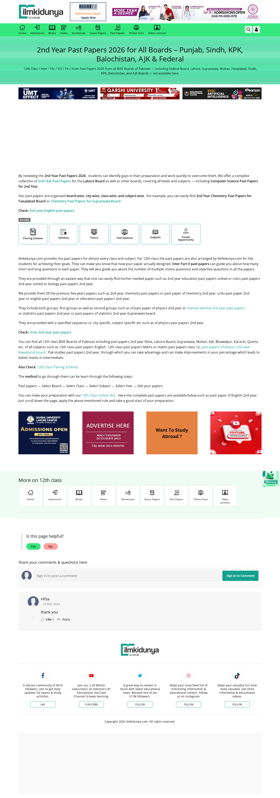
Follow (140, 704)
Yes (33, 546)
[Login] (256, 29)
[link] (88, 11)
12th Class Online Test (99, 395)
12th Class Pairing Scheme (57, 367)
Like (42, 704)
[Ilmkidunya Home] (41, 11)
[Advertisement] (140, 131)
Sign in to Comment (241, 576)
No (50, 546)
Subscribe (91, 704)
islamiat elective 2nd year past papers (216, 308)
